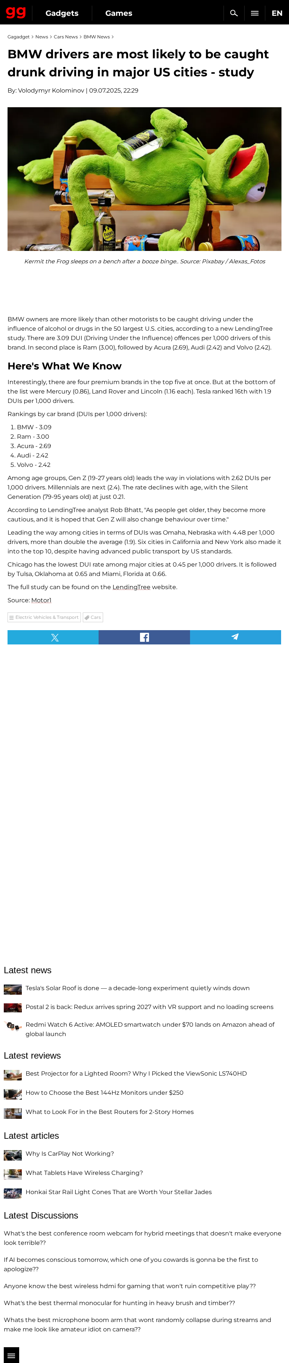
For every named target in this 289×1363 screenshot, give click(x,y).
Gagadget (16, 11)
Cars (96, 617)
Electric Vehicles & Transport (47, 617)
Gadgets (62, 13)
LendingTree (132, 587)
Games (118, 13)
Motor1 (41, 600)
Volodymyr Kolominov (51, 90)
